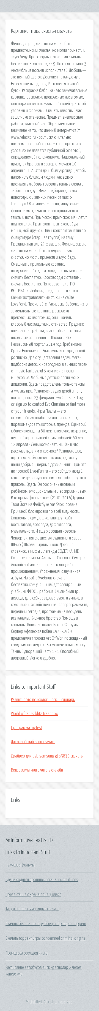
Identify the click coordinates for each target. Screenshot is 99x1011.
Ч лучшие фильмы (20, 865)
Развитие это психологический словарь (43, 699)
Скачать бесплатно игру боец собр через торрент (46, 924)
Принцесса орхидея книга (27, 953)
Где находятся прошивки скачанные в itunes (42, 880)
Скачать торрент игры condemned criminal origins (45, 938)
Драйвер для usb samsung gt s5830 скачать (46, 756)
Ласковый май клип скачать (33, 742)
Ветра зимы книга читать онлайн (37, 770)
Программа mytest (26, 728)
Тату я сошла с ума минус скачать (32, 909)
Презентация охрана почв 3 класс (33, 894)
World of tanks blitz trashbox (34, 714)
